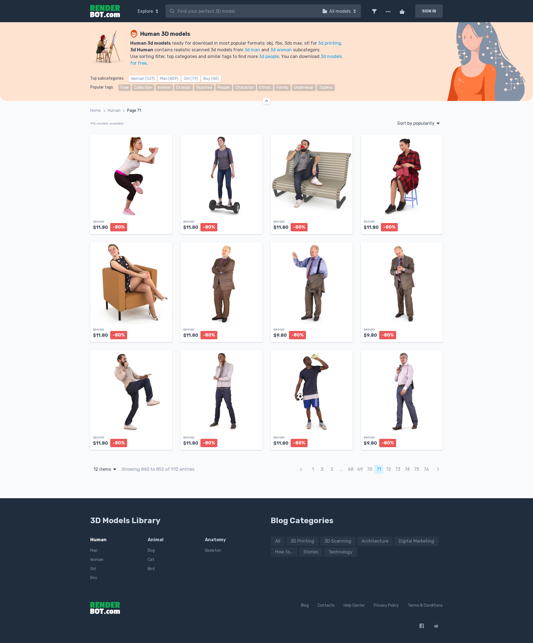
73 (397, 469)
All (277, 541)
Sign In (429, 11)
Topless (326, 87)
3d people (269, 56)
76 (426, 469)
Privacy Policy (386, 605)
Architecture (374, 541)
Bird (151, 568)
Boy (93, 577)
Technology (340, 552)
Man (93, 550)
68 (350, 469)
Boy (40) (211, 78)
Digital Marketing (416, 541)
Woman (97, 559)
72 (388, 469)
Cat (151, 559)
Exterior (183, 87)
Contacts (326, 605)
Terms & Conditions (425, 605)
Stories (310, 552)
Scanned (204, 87)
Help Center (354, 605)
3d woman (281, 49)
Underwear (303, 87)
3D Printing (302, 541)
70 (369, 469)
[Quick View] (164, 225)
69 (360, 469)
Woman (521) (143, 78)
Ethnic (265, 87)
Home (95, 110)
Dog (151, 550)
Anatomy (215, 539)
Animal (156, 539)
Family (282, 87)
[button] (374, 11)
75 (416, 469)
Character (244, 87)
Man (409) (169, 78)
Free (124, 87)
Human (114, 110)
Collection (143, 87)
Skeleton (213, 550)
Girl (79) (191, 78)
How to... (284, 552)
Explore (146, 11)
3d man (252, 49)
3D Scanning (338, 541)
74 (407, 469)
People (224, 87)
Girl (93, 568)
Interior (164, 87)
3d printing (329, 43)
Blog (305, 605)
